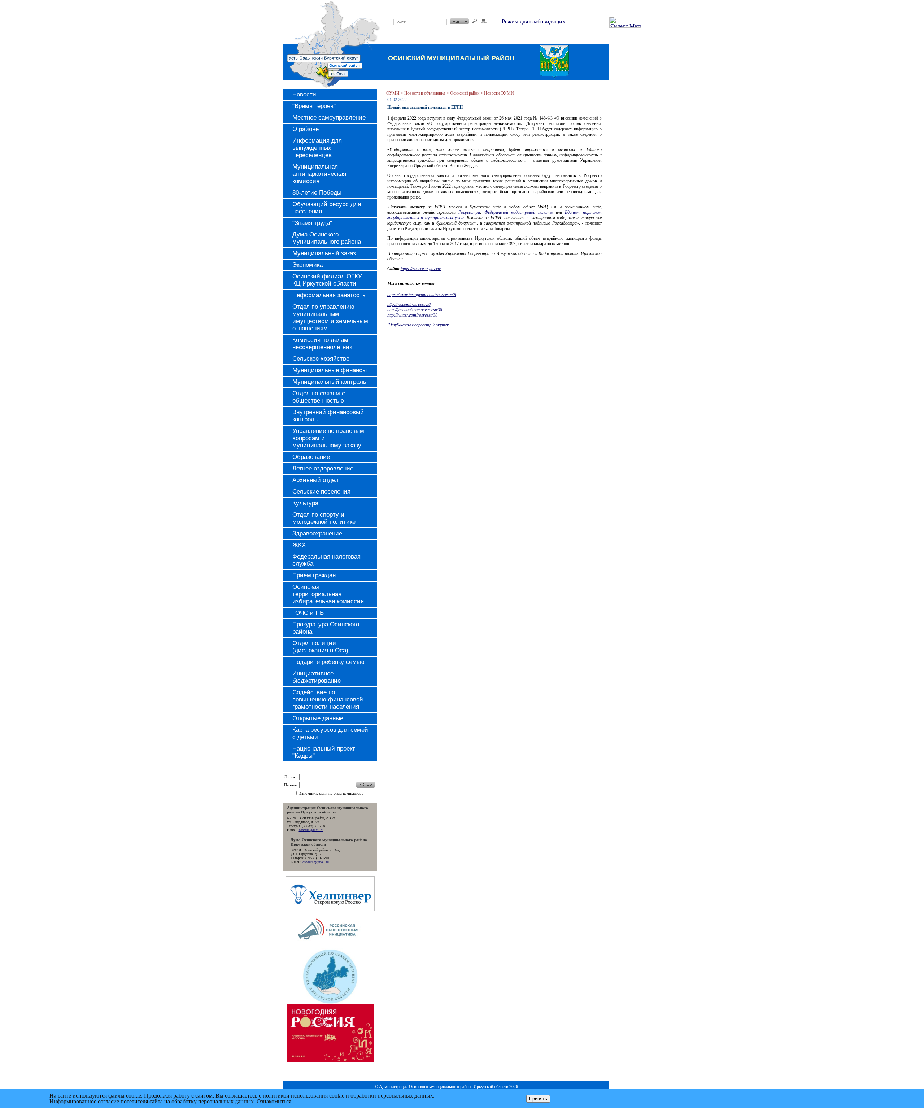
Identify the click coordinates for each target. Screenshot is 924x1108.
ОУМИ (393, 93)
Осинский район (464, 93)
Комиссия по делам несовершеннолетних (322, 343)
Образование (311, 456)
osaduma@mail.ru (315, 862)
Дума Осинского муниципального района (326, 238)
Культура (305, 503)
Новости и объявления (424, 93)
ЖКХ (299, 545)
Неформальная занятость (329, 295)
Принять (538, 1099)
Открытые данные (317, 718)
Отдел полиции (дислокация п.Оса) (320, 647)
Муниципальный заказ (324, 253)
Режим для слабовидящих (533, 21)
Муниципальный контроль (329, 381)
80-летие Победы (316, 192)
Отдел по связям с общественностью (318, 397)
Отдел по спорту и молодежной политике (324, 518)
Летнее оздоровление (322, 468)
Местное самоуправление (329, 117)
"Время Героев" (314, 106)
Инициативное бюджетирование (316, 677)
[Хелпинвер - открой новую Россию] (330, 909)
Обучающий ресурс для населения (326, 208)
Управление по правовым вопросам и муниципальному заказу (328, 438)
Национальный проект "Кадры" (323, 752)
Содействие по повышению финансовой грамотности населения (327, 699)
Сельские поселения (321, 491)
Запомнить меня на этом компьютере (331, 793)
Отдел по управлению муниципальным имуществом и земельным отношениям (330, 317)
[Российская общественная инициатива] (330, 946)
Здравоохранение (317, 533)
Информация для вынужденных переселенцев (317, 147)
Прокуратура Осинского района (325, 628)
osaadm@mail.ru (311, 830)
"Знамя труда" (312, 223)
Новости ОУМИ (499, 93)
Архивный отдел (315, 480)
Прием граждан (314, 575)
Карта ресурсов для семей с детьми (330, 733)
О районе (305, 129)
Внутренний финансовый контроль (328, 416)
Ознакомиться (274, 1101)
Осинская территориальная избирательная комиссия (328, 594)
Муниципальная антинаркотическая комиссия (319, 173)
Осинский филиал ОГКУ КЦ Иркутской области (327, 280)
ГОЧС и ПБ (308, 612)
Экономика (307, 264)
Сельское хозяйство (320, 358)
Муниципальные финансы (329, 370)
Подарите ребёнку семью (328, 662)
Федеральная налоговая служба (326, 560)
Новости (304, 94)
